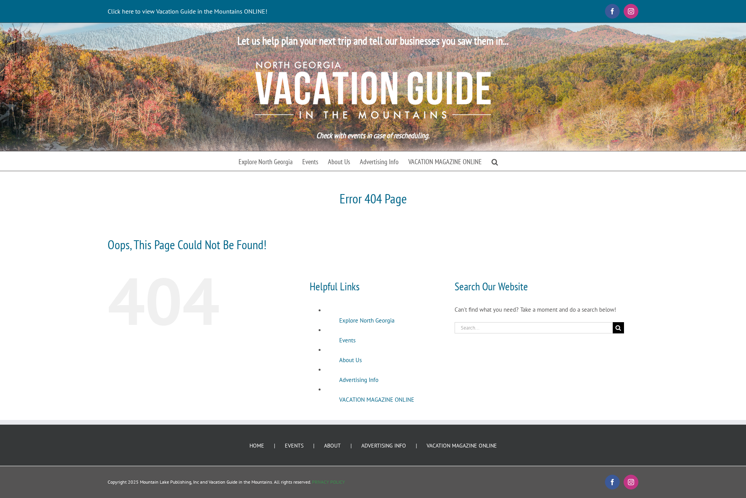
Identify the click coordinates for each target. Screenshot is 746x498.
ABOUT (332, 445)
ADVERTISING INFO (383, 445)
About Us (350, 360)
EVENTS (294, 445)
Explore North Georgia (366, 320)
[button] (495, 161)
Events (347, 340)
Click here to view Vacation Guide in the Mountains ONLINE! (187, 11)
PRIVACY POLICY (328, 482)
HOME (256, 445)
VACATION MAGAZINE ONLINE (376, 399)
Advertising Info (358, 379)
